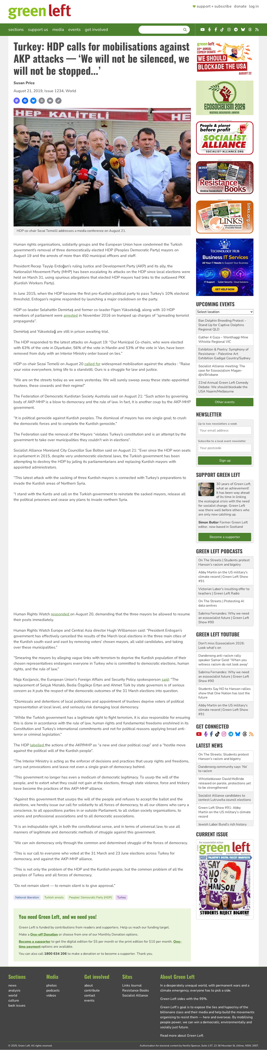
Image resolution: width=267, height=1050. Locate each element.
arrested (71, 315)
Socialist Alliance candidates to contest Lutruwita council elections (224, 785)
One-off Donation (44, 934)
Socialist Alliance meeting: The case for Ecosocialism (221, 368)
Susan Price (24, 82)
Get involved (96, 29)
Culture (13, 1000)
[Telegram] (230, 733)
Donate (240, 6)
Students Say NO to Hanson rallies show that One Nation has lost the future (224, 693)
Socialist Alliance (135, 995)
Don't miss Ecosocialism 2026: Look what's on (221, 645)
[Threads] (245, 733)
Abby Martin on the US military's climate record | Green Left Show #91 (223, 576)
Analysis (14, 990)
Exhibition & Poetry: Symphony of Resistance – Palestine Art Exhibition (223, 354)
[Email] (50, 101)
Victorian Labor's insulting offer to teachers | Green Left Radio (223, 591)
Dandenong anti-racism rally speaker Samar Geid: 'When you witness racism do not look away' (223, 660)
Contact (89, 995)
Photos (51, 985)
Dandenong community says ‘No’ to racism (222, 756)
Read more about (181, 1035)
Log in (254, 6)
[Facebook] (25, 101)
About (88, 985)
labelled (37, 745)
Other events (225, 402)
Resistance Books (135, 990)
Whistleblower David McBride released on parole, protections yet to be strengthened (224, 771)
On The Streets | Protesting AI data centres (221, 603)
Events (74, 29)
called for (92, 363)
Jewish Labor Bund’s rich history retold (222, 814)
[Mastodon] (17, 101)
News (12, 985)
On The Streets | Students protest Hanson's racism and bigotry (224, 562)
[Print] (42, 101)
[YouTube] (199, 733)
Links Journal (132, 985)
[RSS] (251, 733)
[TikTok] (217, 733)
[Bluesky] (33, 101)
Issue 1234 (54, 90)
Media (58, 29)
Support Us (38, 29)
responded (60, 614)
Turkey (121, 897)
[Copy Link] (58, 101)
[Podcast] (206, 733)
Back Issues (16, 1005)
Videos (51, 995)
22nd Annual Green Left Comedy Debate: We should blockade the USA (223, 387)
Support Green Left (218, 474)
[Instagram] (224, 733)
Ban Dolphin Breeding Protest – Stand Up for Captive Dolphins (222, 322)
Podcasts (53, 990)
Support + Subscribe (214, 6)
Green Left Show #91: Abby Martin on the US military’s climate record (224, 799)
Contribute (92, 990)
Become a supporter (34, 941)
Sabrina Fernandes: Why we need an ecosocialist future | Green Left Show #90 (223, 618)
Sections (16, 29)
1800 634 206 (55, 953)
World (70, 90)
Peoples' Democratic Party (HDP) (90, 897)
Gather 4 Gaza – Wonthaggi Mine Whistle (223, 339)
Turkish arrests (54, 897)
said (165, 679)
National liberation (27, 897)
